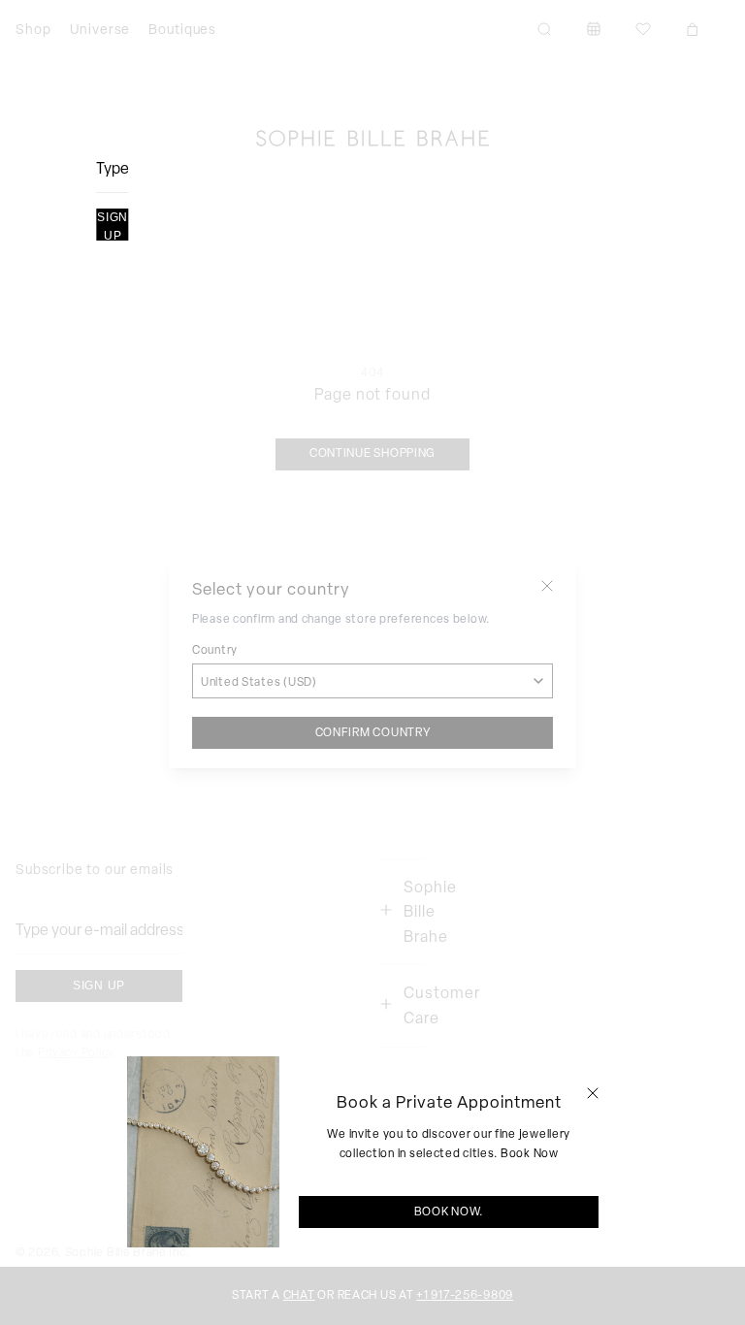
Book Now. (449, 1211)
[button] (593, 1093)
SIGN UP (112, 225)
